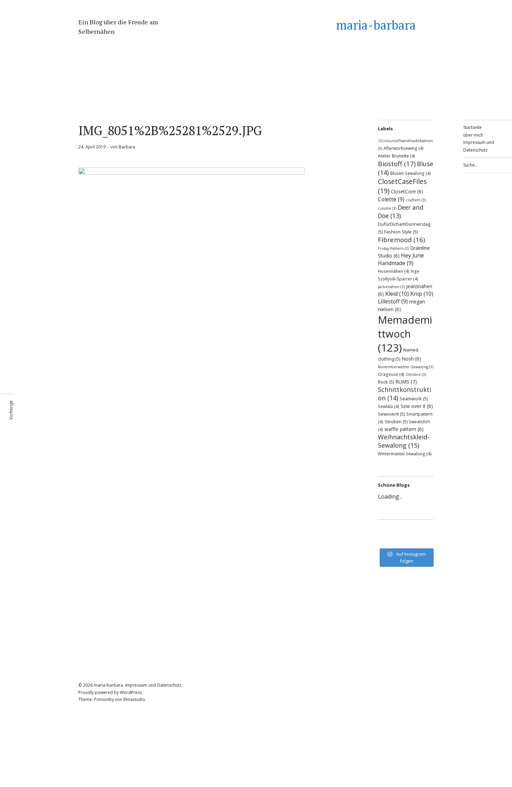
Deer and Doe (401, 211)
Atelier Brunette (396, 156)
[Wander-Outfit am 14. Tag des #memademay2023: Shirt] (406, 531)
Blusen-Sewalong (410, 173)
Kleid (397, 294)
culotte (387, 208)
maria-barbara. (109, 685)
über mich (473, 135)
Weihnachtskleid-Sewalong (403, 441)
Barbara (127, 147)
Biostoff (397, 163)
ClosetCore (407, 191)
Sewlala (388, 406)
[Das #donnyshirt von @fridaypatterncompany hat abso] (388, 531)
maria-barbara (376, 25)
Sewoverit (391, 414)
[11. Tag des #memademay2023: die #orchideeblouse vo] (423, 531)
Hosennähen (393, 271)
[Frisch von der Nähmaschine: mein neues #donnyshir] (406, 540)
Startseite (472, 127)
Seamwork (413, 398)
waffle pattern (404, 429)
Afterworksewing (403, 148)
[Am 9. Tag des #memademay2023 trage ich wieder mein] (388, 540)
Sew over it (417, 406)
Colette (391, 199)
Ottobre (416, 374)
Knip (421, 294)
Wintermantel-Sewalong (405, 453)
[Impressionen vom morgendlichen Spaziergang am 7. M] (423, 540)
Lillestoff (393, 301)
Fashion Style (401, 232)
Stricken (396, 421)
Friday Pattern (393, 248)
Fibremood (401, 239)
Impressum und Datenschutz (153, 685)
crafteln (416, 200)
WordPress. (131, 692)
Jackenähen (391, 286)
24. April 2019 (92, 147)
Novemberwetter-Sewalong (405, 366)
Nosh (411, 358)
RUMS (406, 381)
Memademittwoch (405, 334)
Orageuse (391, 374)
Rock (386, 382)
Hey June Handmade (401, 259)
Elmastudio (134, 699)
